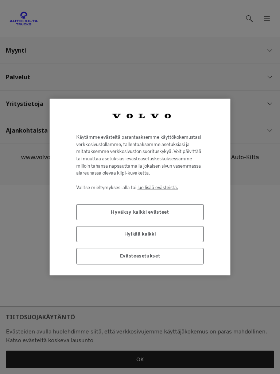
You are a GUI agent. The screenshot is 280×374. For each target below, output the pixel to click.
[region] (140, 187)
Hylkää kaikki (140, 234)
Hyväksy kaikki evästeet (140, 212)
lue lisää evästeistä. (157, 187)
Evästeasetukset (140, 256)
